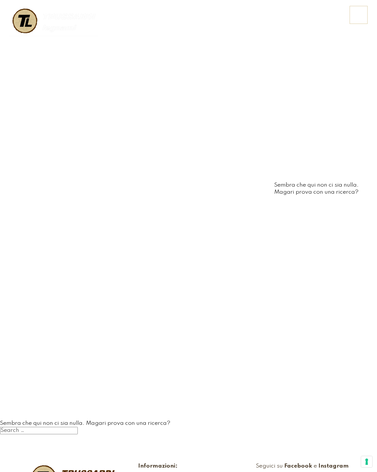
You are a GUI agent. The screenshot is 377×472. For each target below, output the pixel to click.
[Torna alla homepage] (53, 21)
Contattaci (324, 19)
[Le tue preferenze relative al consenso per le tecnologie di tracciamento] (366, 461)
